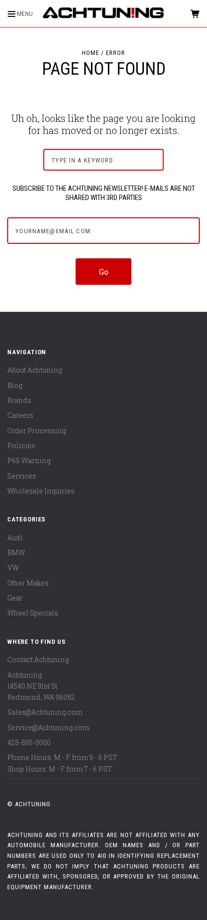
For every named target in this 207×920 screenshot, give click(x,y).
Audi (15, 537)
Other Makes (28, 582)
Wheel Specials (32, 612)
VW (13, 567)
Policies (21, 445)
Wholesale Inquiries (41, 490)
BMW (16, 552)
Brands (19, 400)
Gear (15, 597)
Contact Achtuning (38, 659)
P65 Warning (29, 460)
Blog (14, 385)
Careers (20, 415)
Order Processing (36, 430)
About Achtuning (34, 369)
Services (21, 475)
